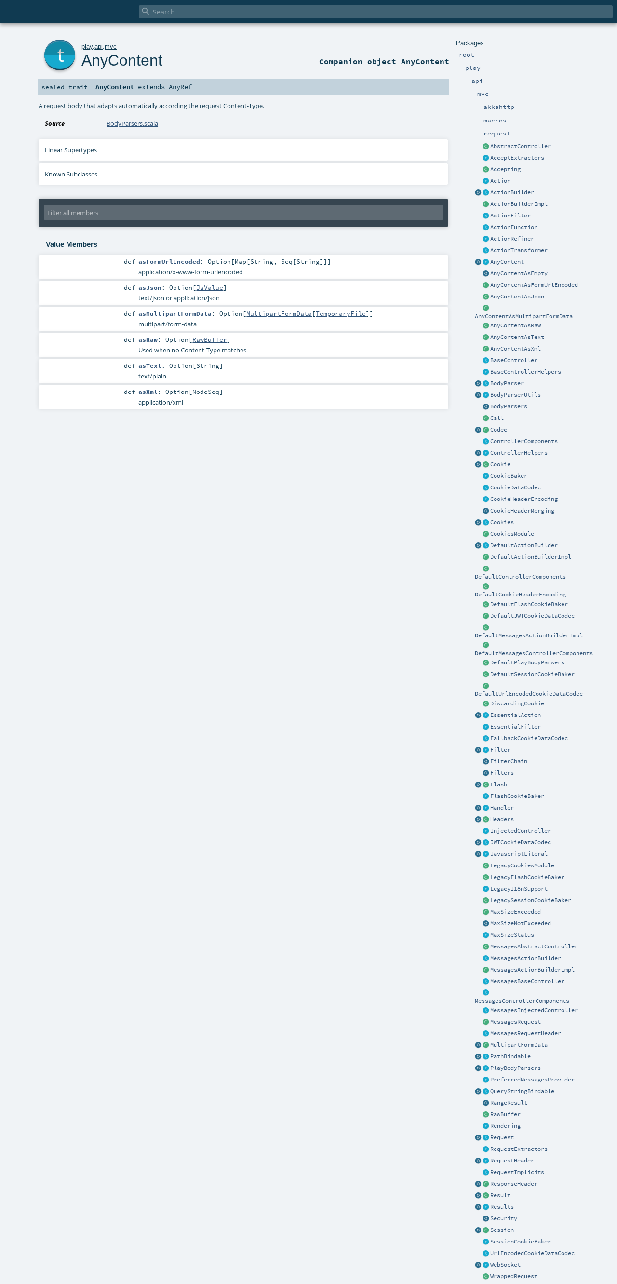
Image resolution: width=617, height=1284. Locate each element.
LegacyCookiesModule (522, 865)
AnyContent (507, 261)
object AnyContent (408, 61)
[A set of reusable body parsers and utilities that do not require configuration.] (486, 395)
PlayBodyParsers (515, 1068)
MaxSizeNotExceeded (520, 923)
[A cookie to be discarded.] (486, 704)
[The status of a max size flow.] (486, 935)
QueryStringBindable (522, 1091)
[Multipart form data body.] (486, 1045)
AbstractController (520, 146)
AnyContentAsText (517, 337)
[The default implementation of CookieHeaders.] (486, 587)
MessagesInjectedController (534, 1010)
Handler (502, 807)
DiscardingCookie (517, 703)
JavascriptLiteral (519, 854)
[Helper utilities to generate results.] (478, 1207)
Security (503, 1218)
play (87, 46)
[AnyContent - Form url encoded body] (486, 285)
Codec (498, 429)
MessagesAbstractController (534, 946)
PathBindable (510, 1056)
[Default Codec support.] (478, 430)
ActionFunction (513, 227)
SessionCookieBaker (520, 1241)
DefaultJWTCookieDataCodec (532, 615)
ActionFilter (510, 215)
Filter (500, 749)
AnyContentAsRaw (515, 325)
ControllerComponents (524, 441)
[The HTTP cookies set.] (486, 523)
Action (500, 180)
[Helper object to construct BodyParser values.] (478, 384)
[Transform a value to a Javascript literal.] (486, 854)
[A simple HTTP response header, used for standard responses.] (486, 1184)
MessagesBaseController (527, 981)
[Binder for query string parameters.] (486, 1091)
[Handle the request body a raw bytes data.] (486, 1115)
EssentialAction (515, 715)
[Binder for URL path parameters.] (486, 1057)
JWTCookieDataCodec (520, 842)
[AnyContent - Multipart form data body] (486, 308)
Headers (502, 819)
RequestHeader (512, 1160)
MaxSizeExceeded (515, 911)
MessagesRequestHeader (525, 1033)
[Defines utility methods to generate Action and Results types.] (486, 361)
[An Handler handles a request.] (486, 808)
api (98, 46)
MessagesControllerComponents (522, 1001)
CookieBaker (508, 476)
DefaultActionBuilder (524, 545)
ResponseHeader (513, 1183)
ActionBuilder (512, 192)
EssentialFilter (515, 726)
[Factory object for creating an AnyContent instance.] (478, 262)
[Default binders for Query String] (478, 1091)
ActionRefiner (512, 238)
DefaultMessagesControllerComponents (534, 653)
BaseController (513, 360)
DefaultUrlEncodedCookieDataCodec (529, 693)
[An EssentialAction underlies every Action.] (486, 715)
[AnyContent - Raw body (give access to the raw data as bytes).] (486, 326)
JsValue (209, 287)
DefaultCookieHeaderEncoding (520, 594)
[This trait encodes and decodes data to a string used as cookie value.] (486, 488)
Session (502, 1230)
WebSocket (505, 1264)
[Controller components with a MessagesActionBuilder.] (486, 993)
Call (497, 418)
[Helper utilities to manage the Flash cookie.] (486, 796)
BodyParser (507, 383)
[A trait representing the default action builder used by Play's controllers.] (486, 546)
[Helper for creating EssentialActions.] (478, 715)
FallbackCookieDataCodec (529, 738)
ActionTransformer (519, 250)
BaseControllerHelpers (525, 371)
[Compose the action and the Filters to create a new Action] (486, 762)
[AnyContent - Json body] (486, 297)
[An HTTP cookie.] (486, 465)
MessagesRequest (515, 1021)
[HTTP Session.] (486, 1230)
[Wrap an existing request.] (486, 1277)
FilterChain (508, 761)
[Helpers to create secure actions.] (486, 1219)
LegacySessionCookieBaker (530, 900)
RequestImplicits (517, 1172)
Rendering (505, 1125)
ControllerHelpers (519, 452)
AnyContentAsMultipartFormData (524, 316)
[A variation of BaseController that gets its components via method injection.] (486, 831)
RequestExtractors (519, 1149)
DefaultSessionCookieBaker (532, 674)
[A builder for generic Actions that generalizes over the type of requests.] (486, 227)
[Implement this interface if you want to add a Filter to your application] (486, 750)
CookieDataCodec (515, 487)
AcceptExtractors (517, 157)
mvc (111, 46)
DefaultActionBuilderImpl (530, 557)
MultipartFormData (519, 1044)
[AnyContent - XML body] (486, 349)
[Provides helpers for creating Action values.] (486, 193)
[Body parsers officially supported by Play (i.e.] (486, 1068)
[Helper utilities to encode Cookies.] (478, 523)
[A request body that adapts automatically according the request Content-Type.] (486, 262)
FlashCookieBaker (517, 796)
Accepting (505, 169)
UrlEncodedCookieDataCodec (532, 1253)
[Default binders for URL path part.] (478, 1057)
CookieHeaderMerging (522, 510)
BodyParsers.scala (132, 123)
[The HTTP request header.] (486, 1161)
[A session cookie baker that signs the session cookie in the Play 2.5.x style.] (486, 901)
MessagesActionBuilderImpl (532, 969)
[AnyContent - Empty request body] (486, 274)
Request (502, 1137)
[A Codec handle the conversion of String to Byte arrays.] (486, 430)
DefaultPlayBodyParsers (527, 662)
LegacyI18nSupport (519, 888)
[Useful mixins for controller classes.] (486, 453)
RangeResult (508, 1102)
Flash (498, 784)
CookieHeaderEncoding (524, 499)
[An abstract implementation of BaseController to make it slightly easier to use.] (486, 146)
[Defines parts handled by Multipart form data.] (478, 1045)
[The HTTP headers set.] (486, 820)
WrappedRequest (513, 1276)
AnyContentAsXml (515, 348)
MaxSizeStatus (512, 935)
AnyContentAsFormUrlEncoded (534, 285)
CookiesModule (512, 533)
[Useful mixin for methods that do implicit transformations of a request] (486, 1172)
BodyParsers (508, 406)
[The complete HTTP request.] (486, 1138)
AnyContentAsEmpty (519, 273)
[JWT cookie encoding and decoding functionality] (486, 843)
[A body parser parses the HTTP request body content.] (486, 384)
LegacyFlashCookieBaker (527, 877)
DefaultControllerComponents (520, 576)
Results (502, 1206)
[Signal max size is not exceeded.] (486, 924)
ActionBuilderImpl (519, 204)
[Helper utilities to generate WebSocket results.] (478, 1265)
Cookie (500, 464)
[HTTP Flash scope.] (486, 785)
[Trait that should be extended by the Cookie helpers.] (486, 476)
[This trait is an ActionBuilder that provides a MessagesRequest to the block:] (486, 958)
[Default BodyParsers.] (486, 407)
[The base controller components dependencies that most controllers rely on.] (486, 442)
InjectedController (520, 830)
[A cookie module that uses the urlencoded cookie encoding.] (486, 866)
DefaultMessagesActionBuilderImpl (529, 635)
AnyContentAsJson (517, 296)
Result (500, 1195)
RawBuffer (505, 1114)
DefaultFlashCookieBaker (529, 604)
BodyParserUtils (515, 395)
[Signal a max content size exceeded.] (486, 912)
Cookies (502, 522)
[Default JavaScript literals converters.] (478, 854)
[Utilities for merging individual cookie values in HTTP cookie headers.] (486, 511)
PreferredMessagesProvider (532, 1079)
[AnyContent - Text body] (486, 337)
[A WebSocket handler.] (486, 1265)
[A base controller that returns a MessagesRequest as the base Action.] (486, 982)
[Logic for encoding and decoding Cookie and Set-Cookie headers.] (486, 499)
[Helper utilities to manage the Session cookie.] (486, 1242)
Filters (502, 773)
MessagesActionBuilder (525, 958)
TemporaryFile (341, 313)
